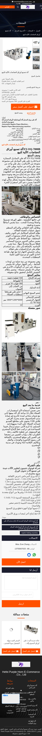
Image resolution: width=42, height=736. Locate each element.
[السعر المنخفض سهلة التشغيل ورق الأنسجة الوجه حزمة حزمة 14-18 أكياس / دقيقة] (11, 629)
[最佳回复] (39, 454)
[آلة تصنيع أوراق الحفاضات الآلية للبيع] (17, 54)
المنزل (38, 31)
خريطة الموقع (9, 706)
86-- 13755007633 (25, 3)
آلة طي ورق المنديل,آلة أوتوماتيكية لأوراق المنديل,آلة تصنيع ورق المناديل (24, 527)
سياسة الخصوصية (10, 712)
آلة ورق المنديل (20, 31)
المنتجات (30, 31)
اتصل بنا (33, 7)
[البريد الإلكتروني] (29, 554)
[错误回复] (39, 457)
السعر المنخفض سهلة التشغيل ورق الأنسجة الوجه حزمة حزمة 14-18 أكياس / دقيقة (11, 642)
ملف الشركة (10, 688)
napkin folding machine (29, 533)
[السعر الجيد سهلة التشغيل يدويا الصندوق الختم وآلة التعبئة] (31, 629)
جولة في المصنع (10, 692)
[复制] (39, 451)
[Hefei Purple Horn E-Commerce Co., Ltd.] (21, 664)
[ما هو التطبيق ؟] (34, 555)
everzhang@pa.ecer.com (23, 1)
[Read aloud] (39, 448)
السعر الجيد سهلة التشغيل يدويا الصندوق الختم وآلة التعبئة (31, 642)
